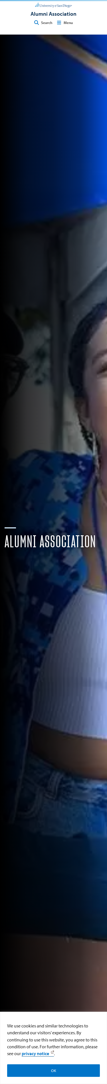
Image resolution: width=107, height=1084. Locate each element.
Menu (68, 22)
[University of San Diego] (53, 4)
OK (53, 1070)
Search (46, 22)
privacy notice (35, 1053)
